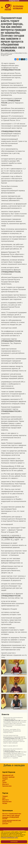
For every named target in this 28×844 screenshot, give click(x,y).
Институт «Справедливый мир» (11, 813)
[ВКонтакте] (15, 59)
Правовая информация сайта (9, 837)
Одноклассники (6, 786)
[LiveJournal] (24, 59)
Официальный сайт (7, 775)
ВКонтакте (5, 784)
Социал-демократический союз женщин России (11, 821)
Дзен (3, 780)
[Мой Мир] (20, 59)
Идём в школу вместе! (10, 746)
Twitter (4, 782)
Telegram (5, 779)
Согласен (14, 841)
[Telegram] (26, 59)
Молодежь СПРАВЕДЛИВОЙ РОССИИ (10, 817)
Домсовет (5, 823)
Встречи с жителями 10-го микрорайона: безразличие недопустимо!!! (11, 731)
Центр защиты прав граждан (11, 815)
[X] (22, 59)
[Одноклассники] (18, 59)
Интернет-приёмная (8, 777)
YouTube (4, 803)
